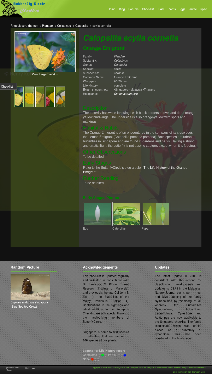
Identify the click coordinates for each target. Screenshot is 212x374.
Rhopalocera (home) (24, 25)
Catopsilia (81, 25)
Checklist (7, 86)
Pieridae (47, 25)
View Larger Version (45, 74)
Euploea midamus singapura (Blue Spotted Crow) (29, 304)
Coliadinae (64, 25)
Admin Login (30, 368)
